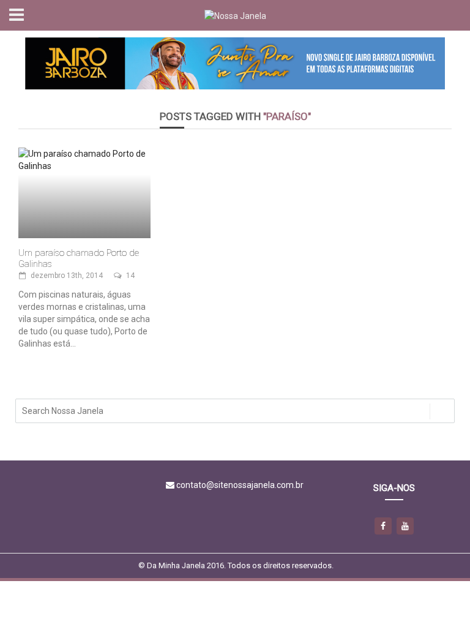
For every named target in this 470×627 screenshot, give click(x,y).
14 (130, 275)
